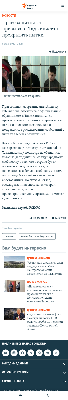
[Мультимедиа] (20, 395)
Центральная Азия (39, 258)
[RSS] (56, 352)
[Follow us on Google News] (47, 352)
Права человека (37, 282)
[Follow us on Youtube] (5, 352)
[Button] (57, 51)
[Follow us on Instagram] (14, 352)
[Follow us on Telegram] (30, 352)
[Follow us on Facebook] (22, 352)
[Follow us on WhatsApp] (39, 352)
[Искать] (47, 395)
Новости (9, 16)
